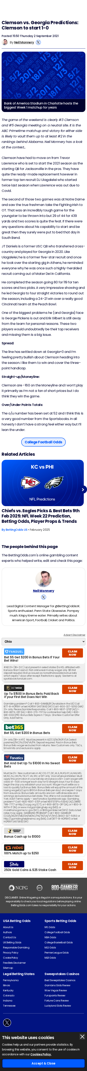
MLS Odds (50, 947)
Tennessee (9, 1005)
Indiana (7, 1000)
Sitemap (8, 968)
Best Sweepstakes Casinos (60, 980)
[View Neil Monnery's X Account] (38, 42)
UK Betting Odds (12, 942)
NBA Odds (50, 937)
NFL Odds (50, 927)
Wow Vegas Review (56, 990)
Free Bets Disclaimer (14, 962)
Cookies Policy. (40, 1054)
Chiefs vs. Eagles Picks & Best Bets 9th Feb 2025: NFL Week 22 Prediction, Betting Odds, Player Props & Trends (41, 516)
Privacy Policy (10, 952)
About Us (8, 927)
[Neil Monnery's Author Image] (43, 579)
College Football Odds (57, 932)
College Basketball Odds (59, 942)
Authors (7, 932)
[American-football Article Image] (43, 483)
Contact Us (9, 937)
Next (83, 489)
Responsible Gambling (16, 947)
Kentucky (8, 990)
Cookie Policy (10, 957)
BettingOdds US (16, 530)
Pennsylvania (10, 980)
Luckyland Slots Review (58, 1005)
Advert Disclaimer (74, 635)
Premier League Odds (57, 952)
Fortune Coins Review (57, 1000)
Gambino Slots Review (57, 985)
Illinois (6, 985)
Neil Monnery (24, 42)
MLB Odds (50, 957)
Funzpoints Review (55, 995)
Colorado (8, 995)
